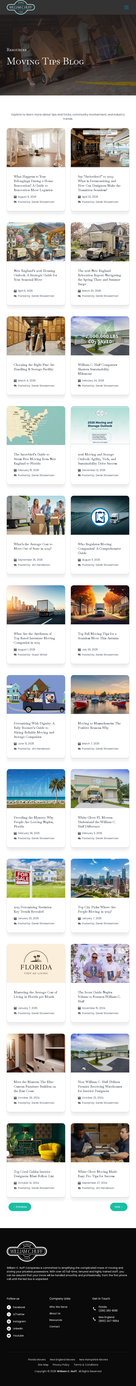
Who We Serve (58, 1307)
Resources (55, 1320)
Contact (54, 1326)
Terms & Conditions (86, 1364)
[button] (125, 7)
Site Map (43, 1364)
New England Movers (62, 1359)
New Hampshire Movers (93, 1359)
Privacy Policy (61, 1364)
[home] (21, 7)
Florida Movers (37, 1359)
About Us (54, 1313)
